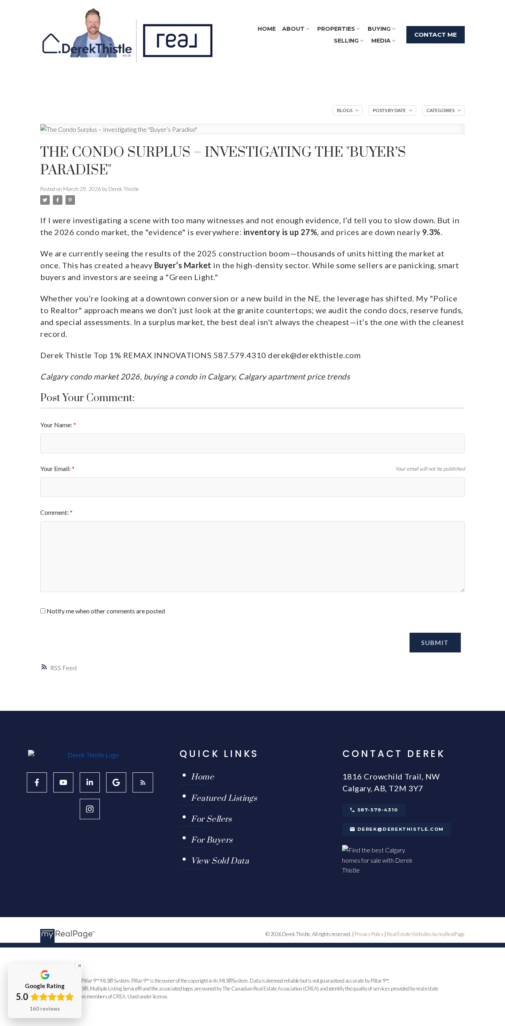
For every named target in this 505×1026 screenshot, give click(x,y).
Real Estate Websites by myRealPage (426, 934)
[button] (435, 34)
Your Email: (56, 468)
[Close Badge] (80, 966)
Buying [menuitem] (379, 28)
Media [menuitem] (381, 40)
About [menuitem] (293, 28)
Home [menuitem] (267, 28)
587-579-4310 (377, 810)
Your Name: (56, 424)
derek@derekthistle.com (400, 829)
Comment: (55, 512)
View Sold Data (220, 861)
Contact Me (435, 34)
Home (202, 777)
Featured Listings (224, 799)
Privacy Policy (369, 934)
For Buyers (211, 840)
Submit (435, 642)
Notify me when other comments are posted (105, 611)
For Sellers (211, 819)
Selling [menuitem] (346, 40)
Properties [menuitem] (336, 28)
